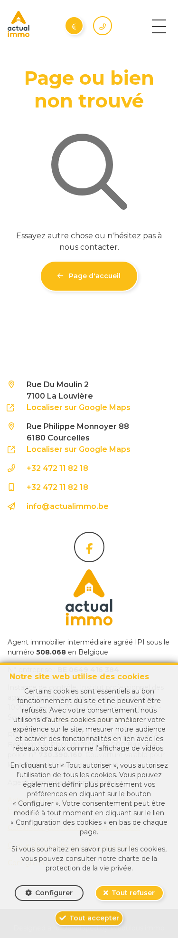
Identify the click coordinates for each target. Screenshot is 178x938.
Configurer (54, 893)
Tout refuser (133, 893)
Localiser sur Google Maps (79, 407)
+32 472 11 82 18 (57, 468)
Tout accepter (94, 918)
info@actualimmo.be (68, 506)
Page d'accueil (94, 276)
